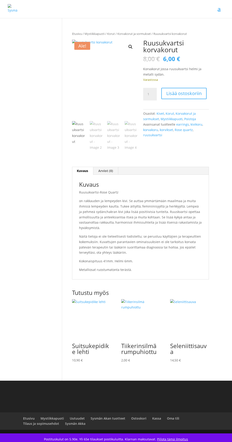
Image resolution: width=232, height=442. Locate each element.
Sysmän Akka (75, 423)
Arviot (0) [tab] (105, 171)
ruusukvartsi (152, 135)
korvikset (166, 130)
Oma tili (173, 418)
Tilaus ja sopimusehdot (41, 423)
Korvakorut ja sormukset (134, 34)
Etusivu (77, 34)
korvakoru (150, 130)
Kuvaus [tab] (82, 171)
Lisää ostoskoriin (184, 93)
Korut (111, 34)
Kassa (156, 418)
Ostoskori (138, 418)
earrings (182, 124)
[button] (130, 47)
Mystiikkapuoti (95, 34)
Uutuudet (77, 418)
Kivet (160, 113)
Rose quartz (184, 130)
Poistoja (190, 119)
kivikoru (196, 124)
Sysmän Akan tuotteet (108, 418)
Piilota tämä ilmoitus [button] (172, 439)
